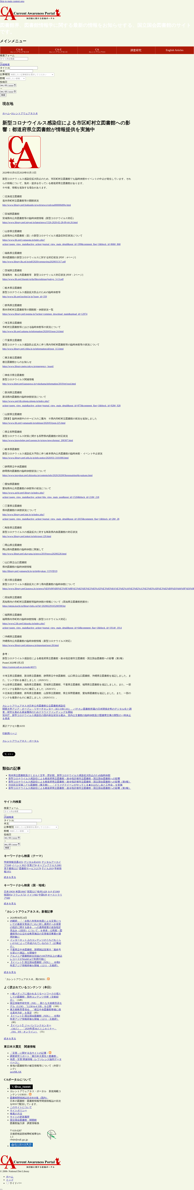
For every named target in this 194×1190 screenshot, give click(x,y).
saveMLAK (16, 1072)
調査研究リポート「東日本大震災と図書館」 (34, 1056)
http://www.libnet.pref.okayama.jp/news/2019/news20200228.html (34, 553)
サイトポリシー (18, 1110)
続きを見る (10, 877)
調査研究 (135, 50)
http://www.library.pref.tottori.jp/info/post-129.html (26, 536)
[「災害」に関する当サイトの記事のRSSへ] (50, 1053)
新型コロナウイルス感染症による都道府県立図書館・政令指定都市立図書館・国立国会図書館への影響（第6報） (69, 781)
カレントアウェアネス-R (15, 705)
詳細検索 (5, 64)
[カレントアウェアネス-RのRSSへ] (48, 979)
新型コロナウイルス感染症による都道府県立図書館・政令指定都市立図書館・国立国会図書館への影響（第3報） (69, 788)
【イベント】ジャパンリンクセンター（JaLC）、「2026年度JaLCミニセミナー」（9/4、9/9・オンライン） (33, 1028)
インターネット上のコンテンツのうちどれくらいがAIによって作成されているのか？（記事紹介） (35, 943)
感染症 (61, 705)
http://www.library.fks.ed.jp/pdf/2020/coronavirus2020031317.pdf (34, 261)
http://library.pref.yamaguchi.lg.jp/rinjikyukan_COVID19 (29, 571)
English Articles (174, 50)
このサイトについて (21, 1107)
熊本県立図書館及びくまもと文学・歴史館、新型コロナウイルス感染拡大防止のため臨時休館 (59, 775)
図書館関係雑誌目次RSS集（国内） (29, 1097)
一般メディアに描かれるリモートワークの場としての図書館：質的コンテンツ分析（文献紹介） (35, 996)
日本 (31, 705)
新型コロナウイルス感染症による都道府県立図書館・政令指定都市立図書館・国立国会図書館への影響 (64, 778)
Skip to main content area (12, 1)
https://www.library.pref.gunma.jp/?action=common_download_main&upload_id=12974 (44, 314)
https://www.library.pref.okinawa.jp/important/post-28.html (30, 645)
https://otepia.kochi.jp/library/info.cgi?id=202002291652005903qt (33, 606)
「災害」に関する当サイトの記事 (28, 1053)
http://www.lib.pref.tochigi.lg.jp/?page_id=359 (24, 296)
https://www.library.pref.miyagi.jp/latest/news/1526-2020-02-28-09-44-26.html (40, 222)
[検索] (1, 62)
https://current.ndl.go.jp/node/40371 (19, 667)
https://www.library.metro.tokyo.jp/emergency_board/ (28, 366)
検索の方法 (16, 1113)
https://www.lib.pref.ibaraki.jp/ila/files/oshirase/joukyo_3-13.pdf (33, 279)
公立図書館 (52, 705)
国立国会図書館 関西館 (23, 1120)
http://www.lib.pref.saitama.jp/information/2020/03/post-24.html (33, 331)
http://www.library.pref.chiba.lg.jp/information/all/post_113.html (33, 349)
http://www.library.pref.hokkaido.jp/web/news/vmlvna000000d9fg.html (36, 205)
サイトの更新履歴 (19, 1117)
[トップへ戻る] (1, 1189)
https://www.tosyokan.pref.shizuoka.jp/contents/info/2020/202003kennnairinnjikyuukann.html (47, 475)
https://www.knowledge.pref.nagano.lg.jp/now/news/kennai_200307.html (37, 440)
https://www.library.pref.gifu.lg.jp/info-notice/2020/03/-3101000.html (35, 458)
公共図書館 (40, 705)
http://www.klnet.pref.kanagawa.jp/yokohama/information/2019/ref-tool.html (39, 383)
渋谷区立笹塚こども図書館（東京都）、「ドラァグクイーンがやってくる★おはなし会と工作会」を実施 (65, 785)
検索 (3, 95)
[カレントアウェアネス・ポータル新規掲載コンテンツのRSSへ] (30, 1094)
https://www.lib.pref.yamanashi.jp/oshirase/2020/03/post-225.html (33, 423)
